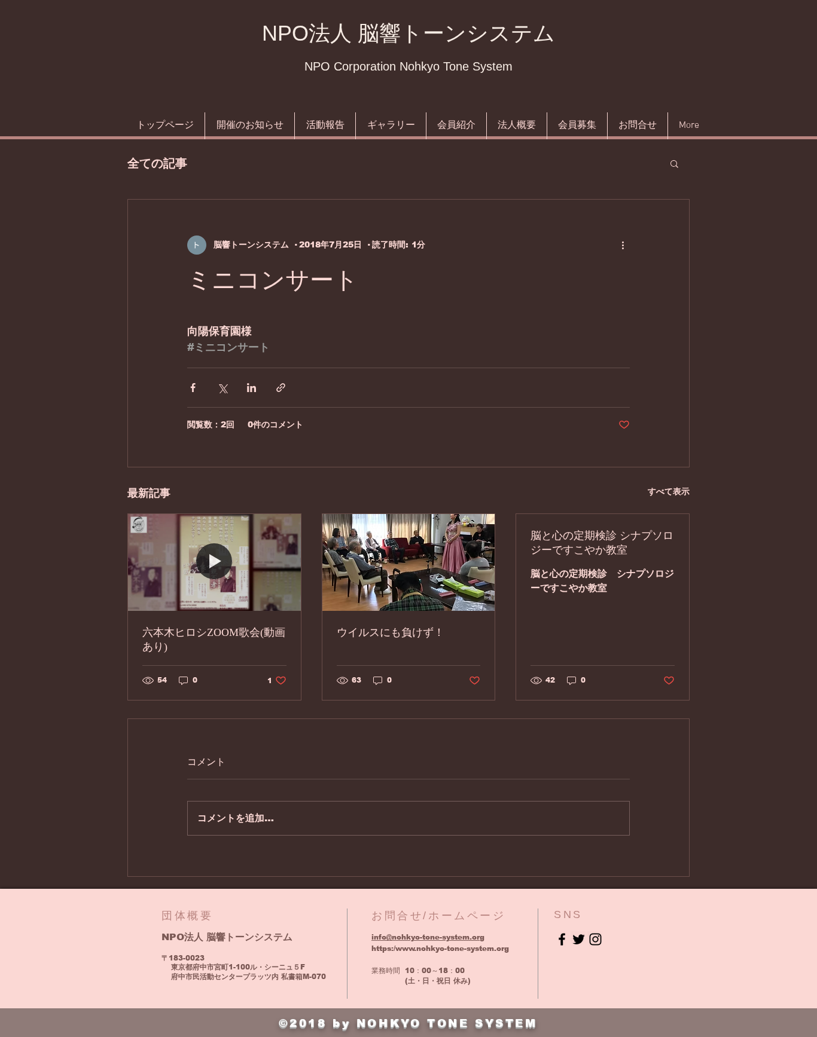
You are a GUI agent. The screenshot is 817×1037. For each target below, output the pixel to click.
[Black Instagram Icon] (595, 939)
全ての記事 (157, 163)
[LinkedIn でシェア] (251, 387)
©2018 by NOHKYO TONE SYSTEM (408, 1023)
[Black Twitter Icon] (579, 939)
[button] (674, 163)
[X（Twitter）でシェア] (222, 387)
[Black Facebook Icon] (562, 939)
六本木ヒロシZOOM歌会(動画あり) (213, 639)
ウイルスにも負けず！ (390, 632)
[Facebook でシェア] (193, 387)
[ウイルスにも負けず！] (408, 562)
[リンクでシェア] (280, 387)
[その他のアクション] (622, 245)
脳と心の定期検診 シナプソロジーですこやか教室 (602, 543)
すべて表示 (669, 491)
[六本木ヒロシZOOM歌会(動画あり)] (214, 562)
